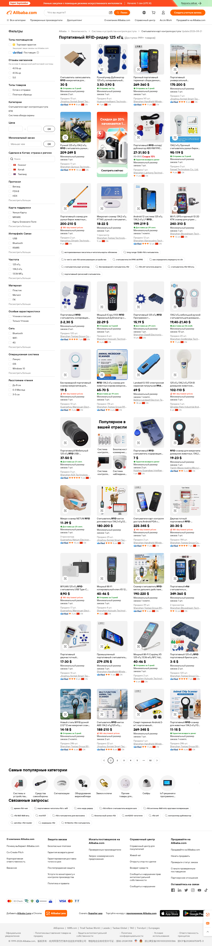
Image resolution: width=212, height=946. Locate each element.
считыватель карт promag (76, 267)
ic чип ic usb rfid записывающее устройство (85, 259)
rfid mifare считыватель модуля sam (120, 808)
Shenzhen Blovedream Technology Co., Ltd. (185, 233)
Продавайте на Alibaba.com (185, 849)
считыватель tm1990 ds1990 (129, 259)
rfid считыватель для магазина (70, 815)
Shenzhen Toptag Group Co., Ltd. (75, 336)
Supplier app (95, 913)
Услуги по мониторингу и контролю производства (61, 875)
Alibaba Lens (24, 913)
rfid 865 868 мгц (21, 815)
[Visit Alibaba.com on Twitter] (186, 890)
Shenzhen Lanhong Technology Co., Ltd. (148, 172)
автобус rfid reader (23, 823)
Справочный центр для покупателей (142, 847)
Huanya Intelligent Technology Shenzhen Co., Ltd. (112, 101)
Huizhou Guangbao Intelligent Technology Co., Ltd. (148, 470)
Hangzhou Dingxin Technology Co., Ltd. (75, 240)
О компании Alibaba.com (20, 839)
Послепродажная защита (61, 868)
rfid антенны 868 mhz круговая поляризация (167, 808)
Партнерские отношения (184, 877)
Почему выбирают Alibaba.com (23, 846)
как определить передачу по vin (168, 259)
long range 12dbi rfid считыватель (143, 252)
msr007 (42, 815)
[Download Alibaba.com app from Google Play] (194, 913)
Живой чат (135, 855)
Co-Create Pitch (15, 852)
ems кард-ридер (85, 808)
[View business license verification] (135, 941)
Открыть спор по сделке (143, 861)
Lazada (106, 928)
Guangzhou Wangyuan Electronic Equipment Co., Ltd (75, 406)
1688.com (72, 928)
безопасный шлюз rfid (105, 815)
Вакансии (12, 868)
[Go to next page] (157, 760)
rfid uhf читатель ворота (150, 267)
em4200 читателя (133, 815)
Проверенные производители (105, 849)
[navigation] (32, 396)
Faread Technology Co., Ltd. (184, 169)
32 (150, 760)
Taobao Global (119, 928)
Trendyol (141, 928)
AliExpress (58, 928)
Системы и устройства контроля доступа (114, 31)
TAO (132, 928)
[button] (111, 13)
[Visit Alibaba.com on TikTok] (206, 890)
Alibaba (62, 31)
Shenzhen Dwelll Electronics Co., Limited (148, 334)
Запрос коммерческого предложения (101, 857)
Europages (154, 928)
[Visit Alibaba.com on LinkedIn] (180, 890)
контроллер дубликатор (179, 815)
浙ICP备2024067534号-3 (191, 941)
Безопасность (79, 31)
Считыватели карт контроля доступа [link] (161, 31)
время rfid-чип (21, 808)
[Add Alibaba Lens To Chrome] (56, 913)
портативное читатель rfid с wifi (52, 808)
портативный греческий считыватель (82, 274)
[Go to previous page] (104, 760)
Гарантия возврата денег (61, 852)
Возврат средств (139, 868)
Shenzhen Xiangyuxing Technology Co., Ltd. (148, 240)
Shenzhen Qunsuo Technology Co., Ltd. (75, 166)
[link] (207, 914)
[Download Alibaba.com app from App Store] (170, 913)
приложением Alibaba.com (141, 913)
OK (49, 129)
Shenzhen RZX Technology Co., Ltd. (75, 474)
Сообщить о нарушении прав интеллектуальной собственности (145, 877)
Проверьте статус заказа (184, 862)
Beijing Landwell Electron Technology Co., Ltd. (148, 400)
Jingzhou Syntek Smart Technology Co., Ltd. (75, 101)
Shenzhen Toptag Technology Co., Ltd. (112, 238)
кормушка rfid (48, 823)
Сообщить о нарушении (142, 886)
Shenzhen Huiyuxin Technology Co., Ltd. (112, 339)
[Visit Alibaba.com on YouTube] (199, 890)
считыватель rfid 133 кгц (182, 267)
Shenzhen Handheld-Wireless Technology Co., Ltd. (148, 101)
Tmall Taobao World (90, 928)
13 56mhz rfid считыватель (77, 823)
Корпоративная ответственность (16, 860)
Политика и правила (58, 883)
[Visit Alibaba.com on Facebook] (173, 890)
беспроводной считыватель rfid (114, 267)
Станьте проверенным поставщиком (183, 870)
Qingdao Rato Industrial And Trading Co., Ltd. (185, 406)
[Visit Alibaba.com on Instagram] (193, 890)
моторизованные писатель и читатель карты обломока (90, 252)
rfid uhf (155, 815)
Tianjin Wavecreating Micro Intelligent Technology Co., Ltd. (185, 467)
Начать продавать (180, 856)
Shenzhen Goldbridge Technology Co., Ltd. (185, 339)
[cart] (154, 13)
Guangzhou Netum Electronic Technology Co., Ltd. (75, 539)
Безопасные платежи (59, 846)
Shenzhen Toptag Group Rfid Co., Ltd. (112, 406)
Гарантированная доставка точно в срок (62, 860)
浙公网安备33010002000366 (160, 941)
